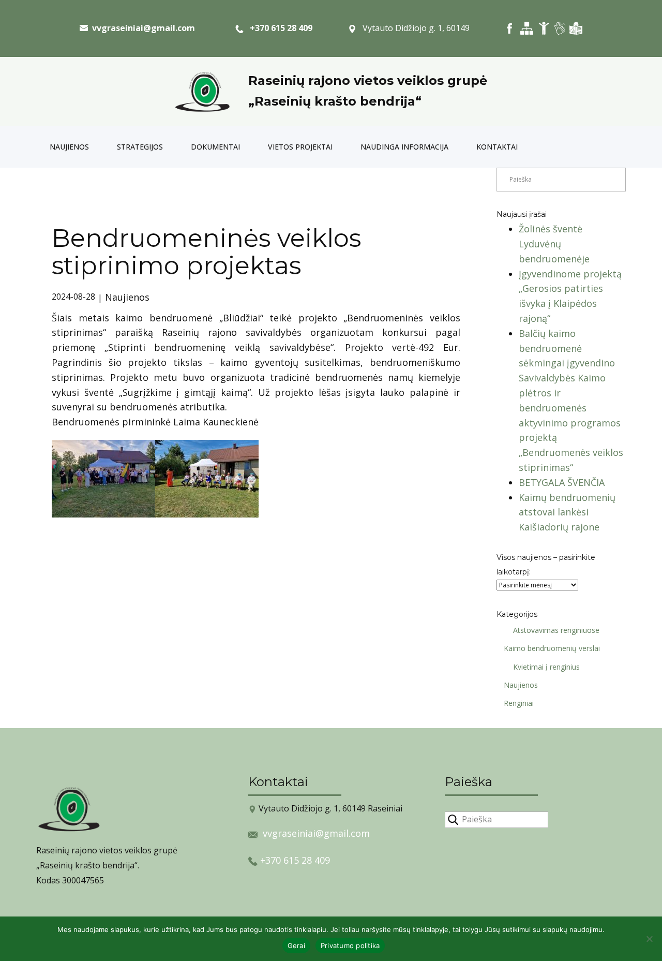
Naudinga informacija (404, 147)
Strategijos (140, 147)
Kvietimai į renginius (546, 667)
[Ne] (649, 939)
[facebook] (509, 28)
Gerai (296, 945)
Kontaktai (497, 147)
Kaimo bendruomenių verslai (552, 648)
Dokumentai (215, 147)
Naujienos (69, 147)
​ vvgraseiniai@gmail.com (141, 28)
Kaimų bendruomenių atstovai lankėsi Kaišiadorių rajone (567, 512)
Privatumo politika (350, 945)
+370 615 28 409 (278, 28)
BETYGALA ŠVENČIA (562, 482)
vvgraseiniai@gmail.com (316, 833)
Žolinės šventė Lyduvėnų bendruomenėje (554, 244)
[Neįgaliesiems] (543, 28)
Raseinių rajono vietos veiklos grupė (367, 80)
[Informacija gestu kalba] (559, 28)
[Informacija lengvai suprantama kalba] (575, 28)
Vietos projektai (300, 147)
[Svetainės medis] (526, 28)
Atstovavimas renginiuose (556, 630)
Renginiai (519, 703)
